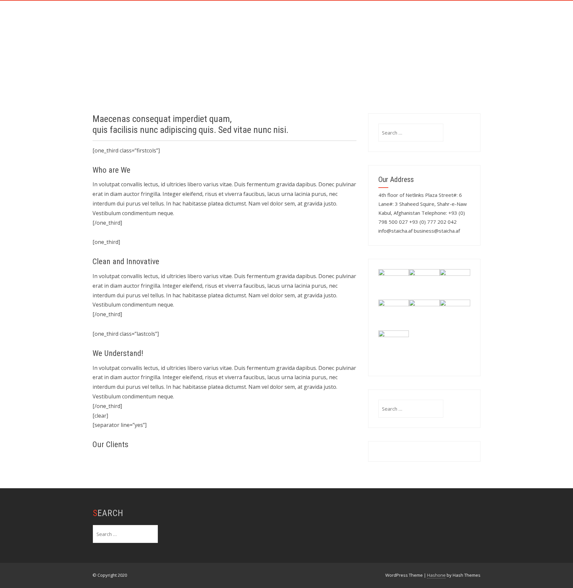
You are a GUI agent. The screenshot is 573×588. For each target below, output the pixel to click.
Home (222, 15)
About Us (254, 15)
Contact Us (410, 15)
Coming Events (235, 45)
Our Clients (367, 15)
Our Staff (326, 15)
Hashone (436, 575)
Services (290, 15)
